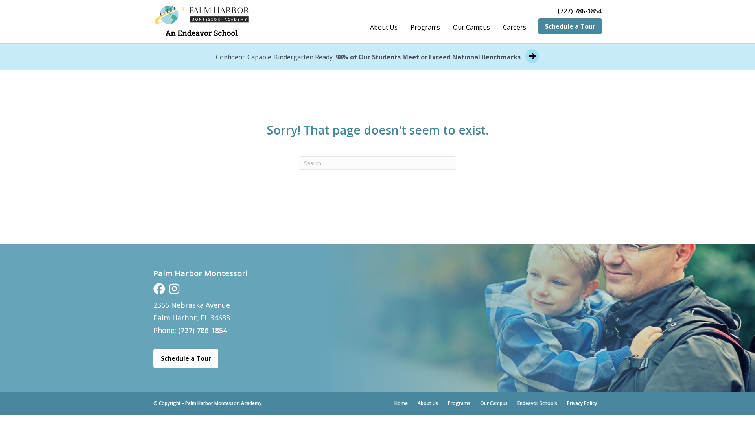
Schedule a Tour (570, 26)
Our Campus (471, 27)
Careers (514, 27)
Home (401, 403)
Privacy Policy (582, 403)
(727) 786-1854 (580, 11)
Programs (425, 27)
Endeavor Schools (537, 403)
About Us (384, 27)
